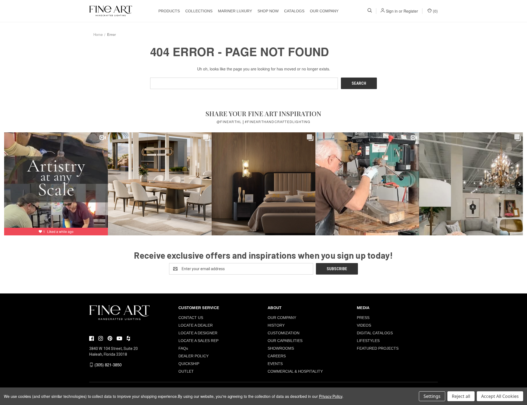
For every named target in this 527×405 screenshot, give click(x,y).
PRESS (363, 317)
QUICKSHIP (188, 363)
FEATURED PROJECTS (378, 348)
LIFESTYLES (368, 340)
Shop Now (268, 11)
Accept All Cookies (500, 396)
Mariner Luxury (235, 11)
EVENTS (275, 363)
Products (169, 11)
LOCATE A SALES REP (198, 340)
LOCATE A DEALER (195, 325)
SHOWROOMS (281, 348)
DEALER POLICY (193, 356)
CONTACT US (190, 317)
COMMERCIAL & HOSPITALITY (295, 371)
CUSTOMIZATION (283, 333)
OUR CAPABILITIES (285, 340)
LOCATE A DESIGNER (197, 333)
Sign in (392, 11)
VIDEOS (364, 325)
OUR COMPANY (324, 11)
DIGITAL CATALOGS (375, 333)
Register (410, 11)
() (435, 11)
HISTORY (276, 325)
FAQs (183, 348)
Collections (198, 11)
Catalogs (294, 11)
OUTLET (186, 371)
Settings (432, 396)
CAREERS (277, 356)
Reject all (461, 396)
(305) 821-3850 (108, 364)
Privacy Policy (330, 396)
